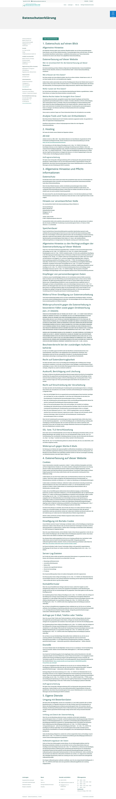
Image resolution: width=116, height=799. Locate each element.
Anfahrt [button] (62, 789)
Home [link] (65, 4)
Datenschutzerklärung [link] (32, 796)
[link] (38, 1)
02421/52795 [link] (27, 1)
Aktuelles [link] (86, 1)
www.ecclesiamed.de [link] (26, 103)
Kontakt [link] (91, 1)
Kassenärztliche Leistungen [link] (28, 780)
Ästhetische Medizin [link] (26, 784)
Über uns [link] (77, 4)
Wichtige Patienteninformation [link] (87, 4)
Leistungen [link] (70, 4)
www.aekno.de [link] (25, 86)
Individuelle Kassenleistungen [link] (28, 782)
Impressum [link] (24, 796)
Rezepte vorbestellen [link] (26, 786)
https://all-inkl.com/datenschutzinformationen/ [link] (54, 142)
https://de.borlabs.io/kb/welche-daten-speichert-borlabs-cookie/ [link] (61, 543)
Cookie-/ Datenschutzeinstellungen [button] (50, 38)
